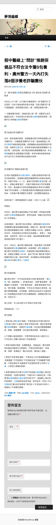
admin (37, 393)
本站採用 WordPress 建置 (28, 519)
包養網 (35, 116)
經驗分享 (12, 393)
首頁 (6, 37)
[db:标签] (25, 393)
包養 (18, 92)
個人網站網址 (15, 490)
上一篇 (8, 46)
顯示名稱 (14, 462)
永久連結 (7, 395)
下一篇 (48, 46)
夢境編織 (11, 16)
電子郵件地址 (16, 476)
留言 (13, 426)
